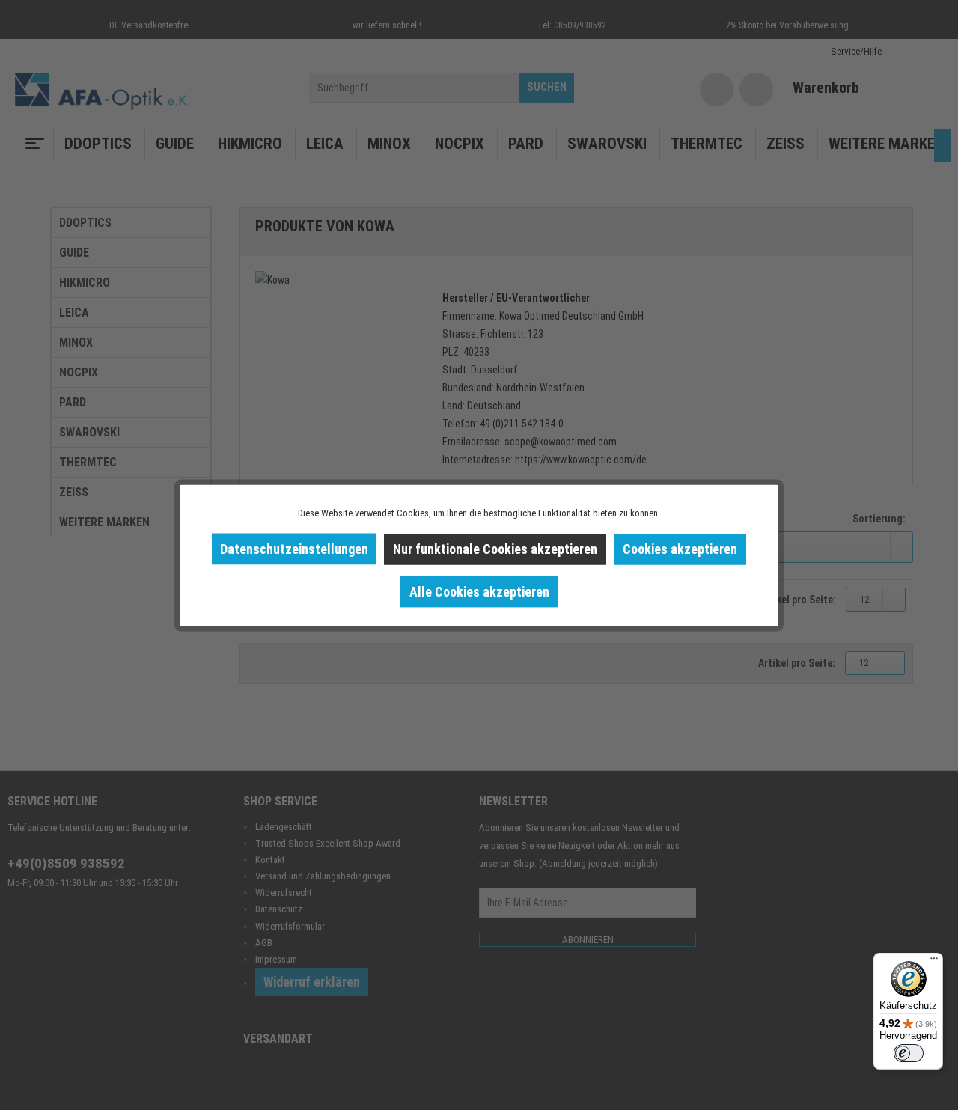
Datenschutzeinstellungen (294, 548)
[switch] (909, 1053)
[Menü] (934, 962)
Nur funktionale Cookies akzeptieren (495, 548)
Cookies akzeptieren (680, 548)
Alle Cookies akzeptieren (479, 591)
